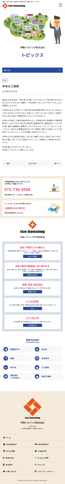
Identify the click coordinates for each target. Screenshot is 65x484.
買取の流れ (32, 291)
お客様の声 (32, 325)
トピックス (32, 163)
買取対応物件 (32, 275)
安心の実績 (32, 256)
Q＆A (33, 308)
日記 (4, 80)
